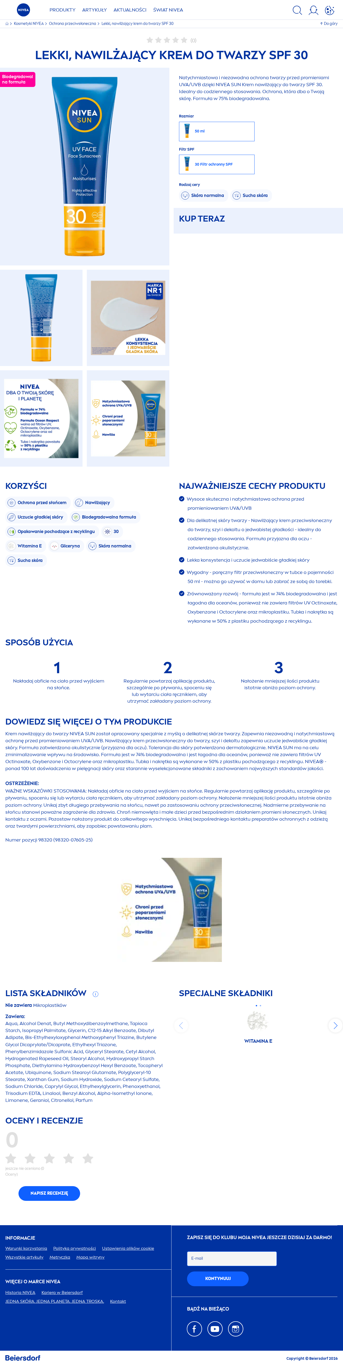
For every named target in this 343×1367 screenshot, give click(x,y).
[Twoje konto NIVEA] (313, 11)
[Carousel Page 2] (260, 1005)
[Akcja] (330, 11)
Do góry (331, 23)
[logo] (23, 11)
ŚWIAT (168, 10)
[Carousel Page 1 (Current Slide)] (256, 1005)
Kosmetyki (29, 23)
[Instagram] (235, 1328)
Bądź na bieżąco (208, 1309)
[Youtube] (215, 1328)
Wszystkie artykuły (24, 1257)
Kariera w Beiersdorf (62, 1292)
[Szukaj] (297, 11)
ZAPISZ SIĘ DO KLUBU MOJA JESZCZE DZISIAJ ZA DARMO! (259, 1237)
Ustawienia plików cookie (128, 1248)
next (335, 1026)
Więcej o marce (32, 1282)
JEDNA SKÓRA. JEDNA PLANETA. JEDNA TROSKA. (54, 1301)
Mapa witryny (90, 1257)
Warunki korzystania (26, 1248)
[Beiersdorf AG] (22, 1359)
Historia (20, 1292)
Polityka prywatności (74, 1248)
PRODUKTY (63, 10)
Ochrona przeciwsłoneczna (73, 23)
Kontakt (118, 1301)
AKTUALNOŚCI (130, 10)
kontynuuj (218, 1278)
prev (181, 1026)
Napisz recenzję (49, 1193)
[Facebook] (194, 1328)
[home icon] (7, 23)
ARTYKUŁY (94, 10)
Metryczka (60, 1257)
